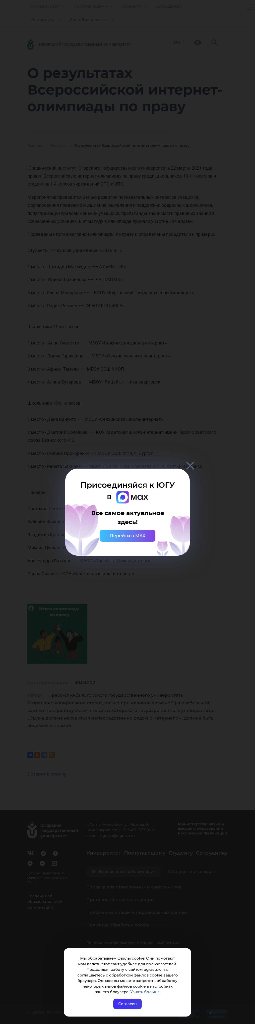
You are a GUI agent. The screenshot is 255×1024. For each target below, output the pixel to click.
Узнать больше (145, 991)
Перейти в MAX (127, 535)
